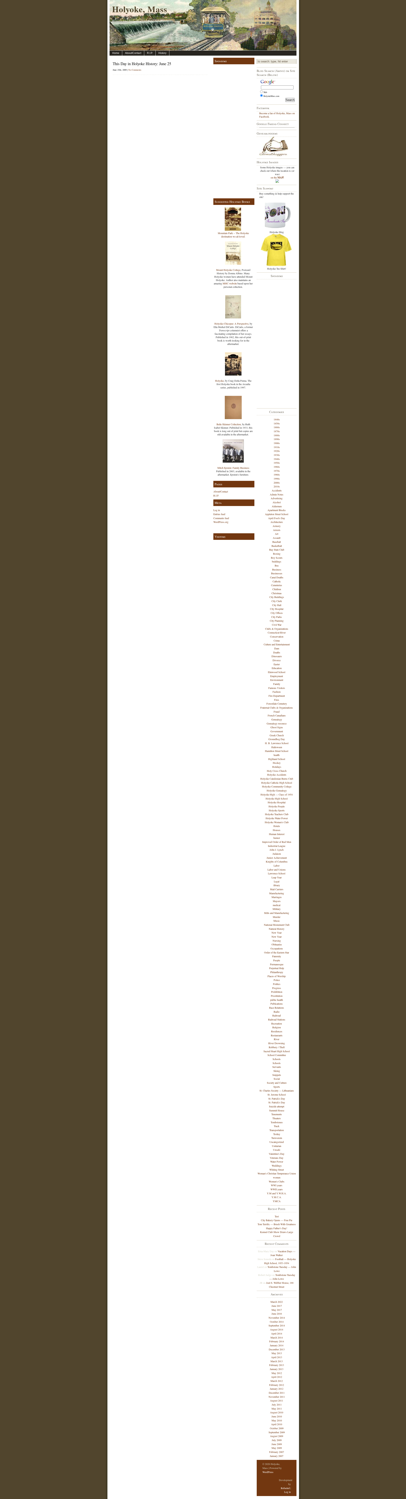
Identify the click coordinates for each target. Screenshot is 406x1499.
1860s (277, 427)
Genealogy (276, 719)
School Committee (276, 1055)
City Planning (277, 620)
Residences (276, 1031)
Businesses (276, 573)
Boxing (276, 553)
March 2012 (276, 1380)
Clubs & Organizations (276, 628)
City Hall (276, 605)
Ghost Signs (276, 727)
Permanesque (276, 964)
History (162, 53)
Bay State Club (276, 549)
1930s (277, 455)
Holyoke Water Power (277, 818)
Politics (276, 984)
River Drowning (276, 1043)
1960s (277, 466)
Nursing (277, 940)
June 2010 (277, 1416)
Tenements (276, 1114)
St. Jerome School (276, 1094)
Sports (276, 1086)
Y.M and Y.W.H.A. (277, 1193)
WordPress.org (220, 522)
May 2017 (277, 1309)
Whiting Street (276, 1169)
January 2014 (276, 1345)
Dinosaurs (277, 656)
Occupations (276, 948)
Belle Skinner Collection (229, 424)
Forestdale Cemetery (276, 703)
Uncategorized (276, 1142)
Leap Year (277, 877)
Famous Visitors (276, 688)
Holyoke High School (277, 798)
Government (276, 731)
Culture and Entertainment (277, 644)
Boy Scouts (277, 557)
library (276, 885)
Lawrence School (276, 873)
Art (276, 533)
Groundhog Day (276, 739)
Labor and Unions (276, 869)
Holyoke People (277, 806)
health (277, 755)
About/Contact (133, 53)
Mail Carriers (276, 889)
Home (115, 53)
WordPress (267, 1472)
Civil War (276, 624)
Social (277, 1078)
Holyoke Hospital (276, 802)
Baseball (276, 541)
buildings (276, 561)
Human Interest (276, 834)
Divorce (277, 660)
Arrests (276, 530)
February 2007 (276, 1452)
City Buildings (276, 597)
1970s (277, 470)
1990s (277, 478)
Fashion (277, 691)
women (276, 1177)
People (276, 960)
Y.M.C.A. (277, 1197)
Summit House (276, 1110)
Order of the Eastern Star (276, 952)
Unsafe (276, 1149)
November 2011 (277, 1396)
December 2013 (277, 1349)
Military (277, 909)
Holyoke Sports (277, 810)
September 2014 (277, 1325)
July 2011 (277, 1404)
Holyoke (219, 380)
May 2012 (277, 1373)
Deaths (276, 652)
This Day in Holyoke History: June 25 (142, 63)
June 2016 (277, 1313)
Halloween (276, 747)
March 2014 (276, 1337)
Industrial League (276, 846)
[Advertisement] (233, 130)
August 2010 (276, 1412)
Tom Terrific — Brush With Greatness (277, 1224)
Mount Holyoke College (228, 270)
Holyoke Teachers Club (276, 814)
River (276, 1039)
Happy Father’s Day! (276, 1228)
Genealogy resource (277, 723)
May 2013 (277, 1353)
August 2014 (276, 1329)
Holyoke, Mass (139, 9)
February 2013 (276, 1365)
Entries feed (219, 514)
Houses (276, 830)
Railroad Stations (276, 1019)
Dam (276, 648)
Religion (276, 1027)
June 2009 (277, 1444)
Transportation (276, 1130)
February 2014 (276, 1341)
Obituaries (277, 944)
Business (276, 569)
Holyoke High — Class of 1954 (277, 794)
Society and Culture (277, 1082)
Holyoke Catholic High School (276, 782)
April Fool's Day (276, 518)
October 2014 (277, 1321)
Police (277, 980)
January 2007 (276, 1456)
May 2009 (277, 1448)
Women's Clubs (276, 1181)
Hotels (276, 826)
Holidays (276, 766)
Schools (277, 1059)
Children (276, 589)
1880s (277, 435)
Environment (276, 680)
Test (277, 1216)
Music (276, 920)
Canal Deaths (276, 577)
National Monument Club (276, 924)
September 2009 (277, 1432)
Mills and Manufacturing (276, 913)
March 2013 (276, 1361)
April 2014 (276, 1333)
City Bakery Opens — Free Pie (276, 1220)
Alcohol (277, 502)
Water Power (276, 1161)
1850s (277, 423)
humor (276, 837)
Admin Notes (276, 494)
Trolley (276, 1134)
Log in (216, 510)
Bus (277, 565)
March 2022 (276, 1301)
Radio (277, 1011)
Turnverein (276, 1138)
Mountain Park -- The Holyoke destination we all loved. (233, 234)
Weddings (277, 1165)
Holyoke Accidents (276, 774)
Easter (277, 664)
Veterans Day (276, 1157)
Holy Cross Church (277, 770)
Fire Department (277, 695)
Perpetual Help (276, 968)
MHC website (230, 283)
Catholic (277, 581)
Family (276, 684)
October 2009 (277, 1428)
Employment (276, 676)
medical (276, 905)
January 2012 (276, 1388)
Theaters (276, 1118)
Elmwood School (276, 672)
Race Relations (276, 1007)
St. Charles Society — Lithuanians (276, 1090)
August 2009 (276, 1436)
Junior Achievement (277, 857)
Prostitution (277, 995)
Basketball (277, 545)
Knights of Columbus (277, 861)
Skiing (276, 1070)
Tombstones (277, 1122)
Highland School (276, 759)
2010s (277, 486)
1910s (277, 447)
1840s (277, 419)
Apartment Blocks (276, 510)
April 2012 (276, 1376)
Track (276, 1126)
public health (276, 999)
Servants (276, 1066)
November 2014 (277, 1317)
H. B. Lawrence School (276, 743)
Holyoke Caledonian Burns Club (276, 778)
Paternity (276, 956)
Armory (277, 526)
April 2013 (276, 1357)
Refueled (285, 1488)
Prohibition (276, 991)
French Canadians (277, 715)
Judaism (277, 853)
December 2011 (277, 1392)
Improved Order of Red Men (276, 841)
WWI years (276, 1185)
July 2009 (277, 1440)
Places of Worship (276, 976)
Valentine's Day (276, 1153)
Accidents (277, 490)
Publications (276, 1003)
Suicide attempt (276, 1106)
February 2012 (276, 1385)
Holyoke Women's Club (277, 822)
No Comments (134, 69)
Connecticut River (277, 632)
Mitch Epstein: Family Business (233, 467)
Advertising (277, 498)
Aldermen (277, 506)
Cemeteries (276, 585)
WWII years (276, 1189)
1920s (277, 451)
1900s (277, 443)
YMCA (277, 1201)
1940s (277, 459)
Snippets (276, 1075)
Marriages (277, 897)
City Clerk (277, 601)
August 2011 (276, 1400)
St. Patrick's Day (276, 1098)
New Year (277, 932)
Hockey (277, 762)
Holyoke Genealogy (277, 790)
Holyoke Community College (276, 786)
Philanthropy (276, 972)
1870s (277, 431)
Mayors (277, 901)
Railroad (276, 1015)
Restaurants (277, 1035)
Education (277, 668)
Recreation (276, 1023)
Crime (277, 640)
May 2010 (277, 1420)
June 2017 (277, 1305)
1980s (277, 474)
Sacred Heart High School (276, 1051)
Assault (276, 537)
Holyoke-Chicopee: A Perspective (231, 323)
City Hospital (276, 608)
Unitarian (276, 1146)
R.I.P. (150, 53)
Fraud (277, 711)
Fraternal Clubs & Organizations (276, 707)
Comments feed (221, 518)
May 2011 (277, 1408)
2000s (277, 482)
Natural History (276, 928)
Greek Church (277, 735)
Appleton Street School (276, 514)
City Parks (276, 617)
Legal (276, 881)
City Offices (277, 612)
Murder (276, 917)
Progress (276, 988)
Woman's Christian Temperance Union (277, 1173)
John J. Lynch (277, 849)
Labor (277, 865)
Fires (276, 699)
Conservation (276, 636)
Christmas (277, 593)
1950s (277, 462)
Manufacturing (276, 893)
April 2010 (276, 1424)
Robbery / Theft (277, 1047)
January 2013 (276, 1369)
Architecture (276, 522)
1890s (277, 439)
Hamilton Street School (276, 751)
